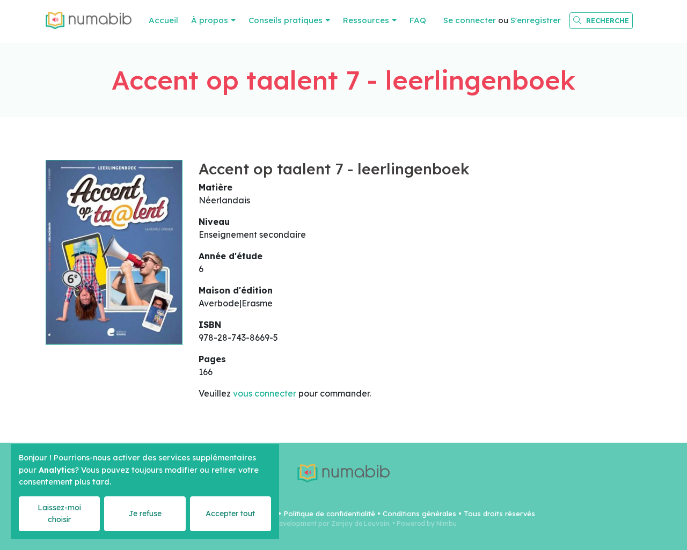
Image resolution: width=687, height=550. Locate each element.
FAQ (418, 20)
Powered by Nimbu (427, 523)
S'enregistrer (535, 20)
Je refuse (145, 513)
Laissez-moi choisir (59, 513)
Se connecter (469, 20)
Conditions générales (419, 513)
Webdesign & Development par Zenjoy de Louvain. (311, 523)
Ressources (366, 20)
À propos (209, 20)
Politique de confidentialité (329, 513)
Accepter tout (230, 513)
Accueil (163, 20)
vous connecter (264, 393)
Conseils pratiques (286, 20)
